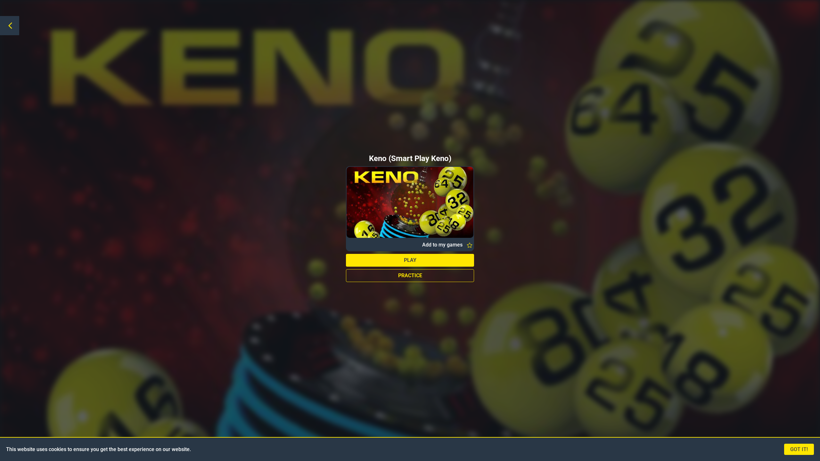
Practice (410, 275)
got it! (799, 449)
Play (410, 260)
